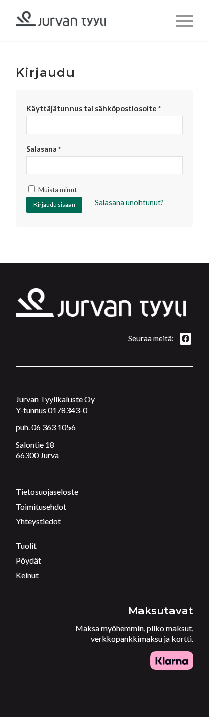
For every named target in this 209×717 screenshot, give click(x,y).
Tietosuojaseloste (47, 491)
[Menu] (179, 20)
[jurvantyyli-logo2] (87, 20)
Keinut (27, 575)
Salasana (43, 148)
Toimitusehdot (41, 506)
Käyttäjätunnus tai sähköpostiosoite (93, 108)
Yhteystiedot (38, 521)
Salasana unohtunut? (129, 202)
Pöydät (28, 560)
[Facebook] (185, 337)
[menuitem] (179, 20)
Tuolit (26, 545)
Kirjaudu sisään (54, 204)
